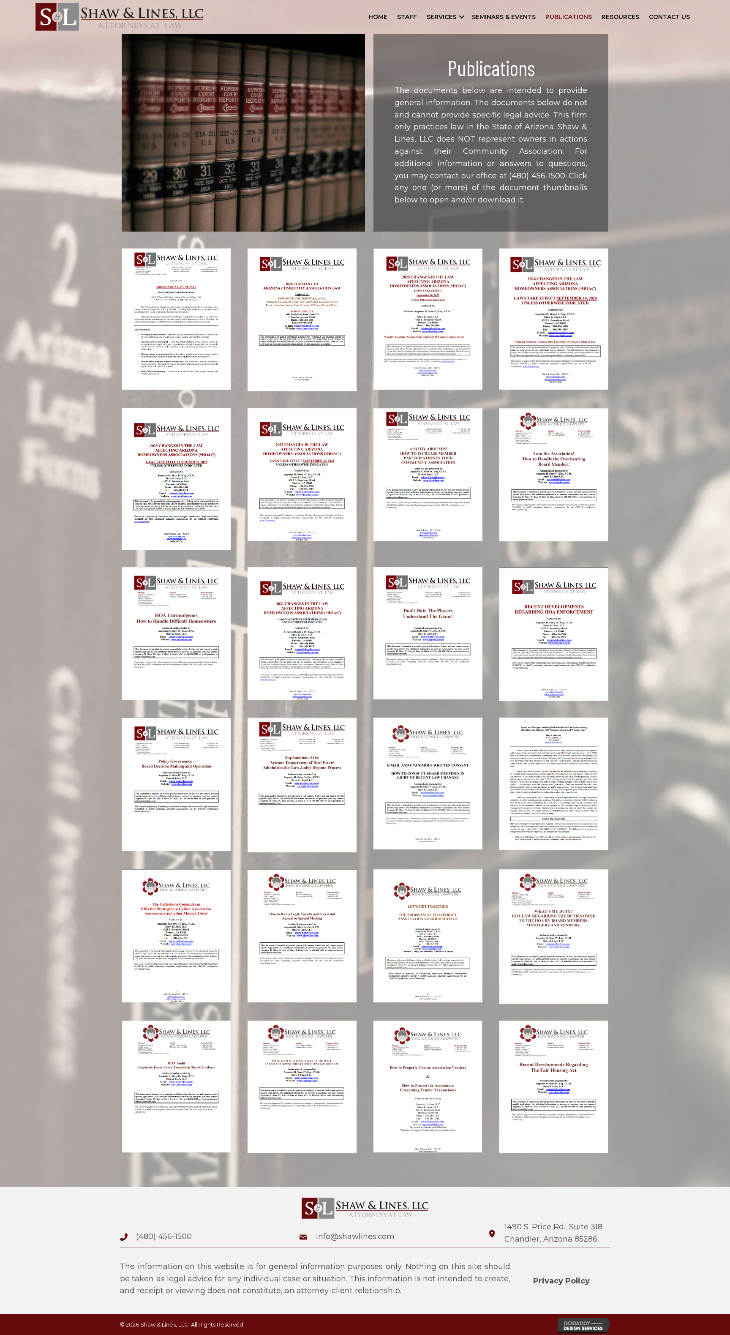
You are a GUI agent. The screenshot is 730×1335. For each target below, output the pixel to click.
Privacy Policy (561, 1281)
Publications (568, 17)
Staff (407, 17)
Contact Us (669, 17)
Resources (620, 17)
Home (377, 17)
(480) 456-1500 (537, 175)
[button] (461, 17)
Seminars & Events (504, 17)
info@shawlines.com (355, 1236)
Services (441, 17)
